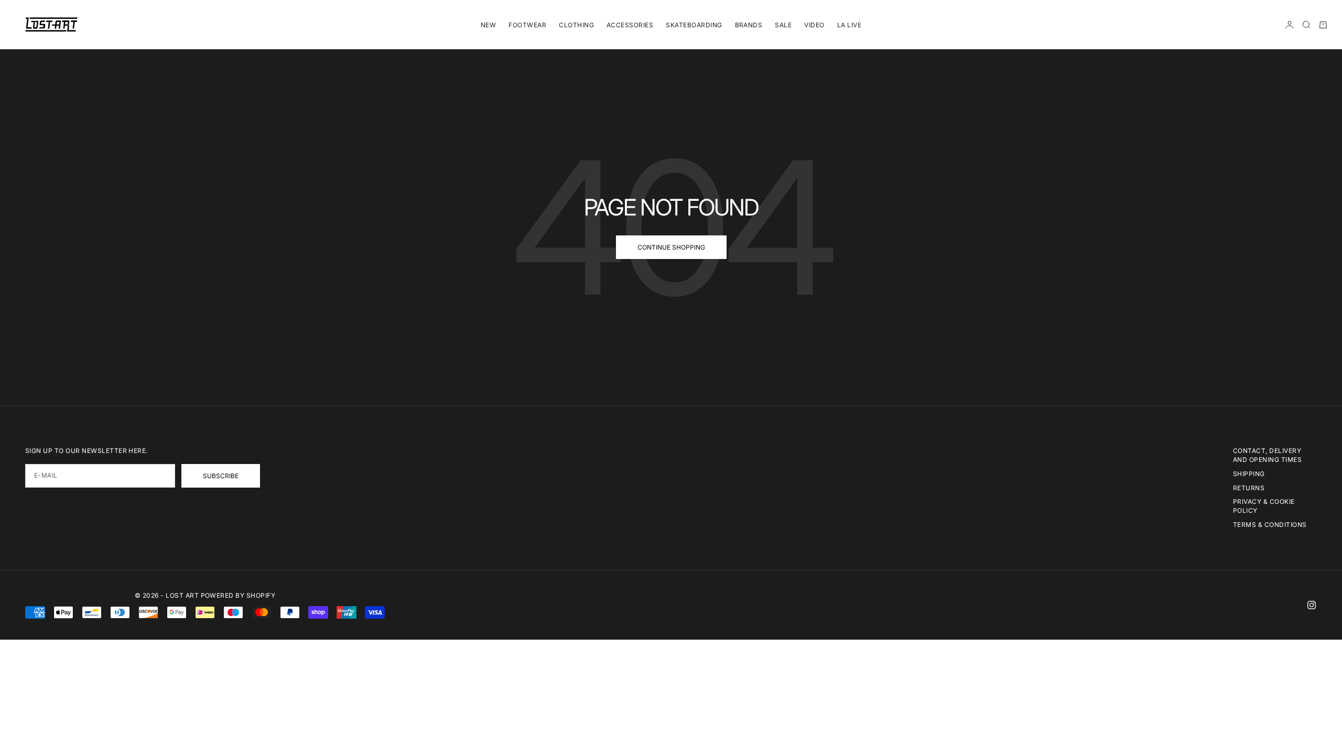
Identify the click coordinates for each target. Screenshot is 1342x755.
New (488, 25)
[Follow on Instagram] (1311, 605)
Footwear (527, 25)
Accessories (630, 25)
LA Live (849, 25)
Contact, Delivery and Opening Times (1267, 455)
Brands (749, 25)
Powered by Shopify (238, 595)
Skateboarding (694, 25)
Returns (1248, 488)
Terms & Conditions (1270, 524)
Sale (783, 25)
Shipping (1249, 474)
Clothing (576, 25)
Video (814, 25)
